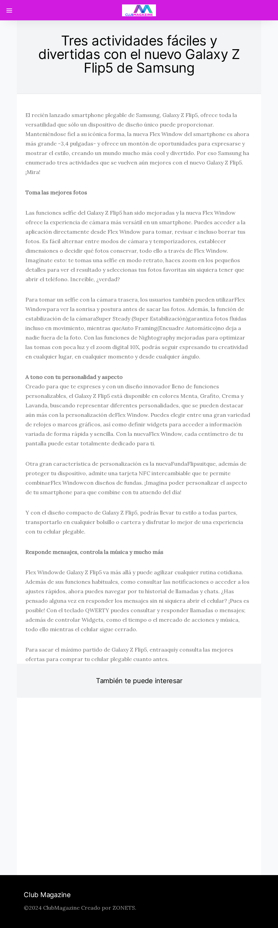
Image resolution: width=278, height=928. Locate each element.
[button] (120, 851)
